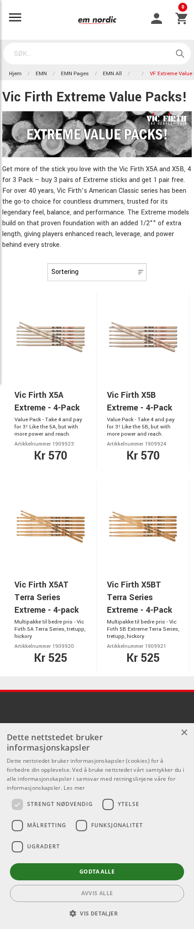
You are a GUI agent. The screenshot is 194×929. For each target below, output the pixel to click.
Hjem (15, 74)
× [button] (183, 732)
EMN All (112, 74)
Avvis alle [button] (97, 893)
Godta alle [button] (97, 871)
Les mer (74, 788)
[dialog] (97, 826)
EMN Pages (75, 74)
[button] (97, 913)
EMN (41, 74)
